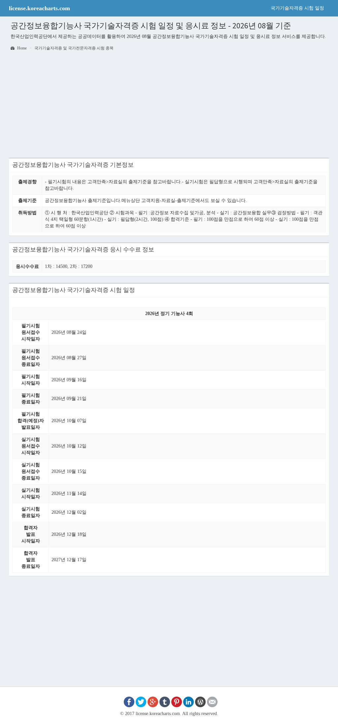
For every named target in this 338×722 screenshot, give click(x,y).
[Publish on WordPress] (200, 701)
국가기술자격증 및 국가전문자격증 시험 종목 (74, 48)
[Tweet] (141, 701)
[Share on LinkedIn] (188, 701)
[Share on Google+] (153, 701)
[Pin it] (176, 701)
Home (21, 48)
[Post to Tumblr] (164, 701)
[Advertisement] (169, 106)
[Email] (212, 701)
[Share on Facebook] (129, 701)
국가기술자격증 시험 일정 (297, 8)
